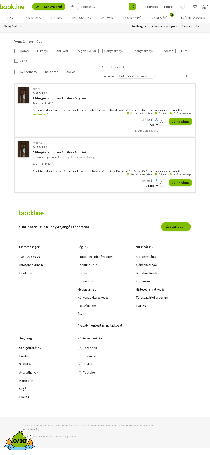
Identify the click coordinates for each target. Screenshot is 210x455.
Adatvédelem (87, 306)
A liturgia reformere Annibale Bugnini (59, 98)
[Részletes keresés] (72, 6)
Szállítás (25, 364)
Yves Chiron (40, 93)
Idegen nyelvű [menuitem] (132, 18)
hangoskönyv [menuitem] (81, 18)
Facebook (90, 348)
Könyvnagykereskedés (93, 297)
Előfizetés (201, 26)
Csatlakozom (176, 226)
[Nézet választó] (186, 76)
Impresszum (86, 281)
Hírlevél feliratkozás (150, 289)
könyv (36, 88)
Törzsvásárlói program (163, 26)
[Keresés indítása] (132, 6)
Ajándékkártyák (147, 265)
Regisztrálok (151, 6)
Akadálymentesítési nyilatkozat (100, 325)
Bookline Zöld (87, 265)
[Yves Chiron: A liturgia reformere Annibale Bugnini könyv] (23, 95)
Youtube (89, 372)
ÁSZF (81, 314)
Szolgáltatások (30, 348)
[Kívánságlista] (182, 6)
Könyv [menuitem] (9, 18)
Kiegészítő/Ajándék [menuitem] (192, 18)
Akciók (186, 26)
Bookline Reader (147, 273)
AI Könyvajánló (51, 7)
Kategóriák (11, 26)
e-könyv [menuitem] (56, 18)
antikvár (38, 142)
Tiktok (88, 364)
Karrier (82, 273)
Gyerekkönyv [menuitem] (32, 18)
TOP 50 (141, 306)
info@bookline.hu (32, 265)
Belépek (168, 6)
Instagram (90, 356)
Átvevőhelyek (28, 372)
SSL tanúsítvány (31, 429)
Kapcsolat (26, 380)
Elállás (24, 397)
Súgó (22, 389)
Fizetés (24, 356)
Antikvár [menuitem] (107, 18)
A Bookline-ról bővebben (95, 257)
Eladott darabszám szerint (134, 76)
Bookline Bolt (29, 273)
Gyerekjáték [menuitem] (162, 16)
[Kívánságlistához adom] (161, 121)
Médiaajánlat (87, 289)
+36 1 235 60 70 (29, 257)
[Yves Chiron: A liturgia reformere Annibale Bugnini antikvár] (23, 149)
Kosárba (183, 121)
